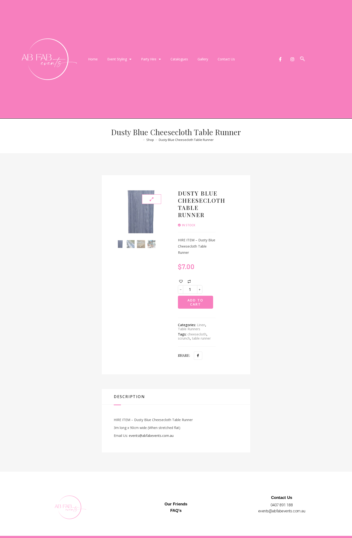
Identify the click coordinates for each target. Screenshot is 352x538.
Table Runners (189, 329)
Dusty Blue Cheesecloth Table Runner (186, 140)
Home (93, 59)
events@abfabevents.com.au (151, 435)
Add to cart (195, 302)
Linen (201, 325)
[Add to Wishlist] (181, 281)
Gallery (203, 59)
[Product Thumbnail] (151, 199)
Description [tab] (129, 396)
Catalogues (179, 59)
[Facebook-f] (280, 59)
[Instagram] (292, 59)
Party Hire (148, 59)
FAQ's (176, 510)
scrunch (184, 338)
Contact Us (226, 59)
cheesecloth (196, 334)
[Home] (140, 140)
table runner (201, 338)
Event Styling (117, 59)
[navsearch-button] (302, 59)
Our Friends (176, 504)
